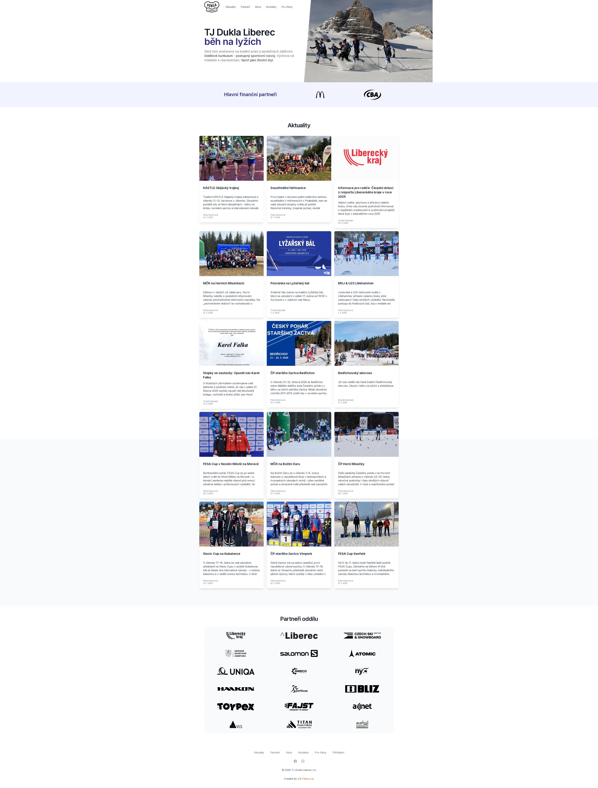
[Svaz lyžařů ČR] (362, 635)
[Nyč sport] (362, 671)
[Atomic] (362, 653)
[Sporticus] (299, 689)
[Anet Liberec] (362, 706)
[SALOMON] (299, 653)
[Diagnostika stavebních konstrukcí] (362, 724)
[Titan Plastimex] (299, 724)
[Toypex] (235, 706)
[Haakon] (235, 689)
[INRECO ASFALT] (299, 671)
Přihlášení (338, 752)
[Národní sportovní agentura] (235, 653)
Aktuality (230, 6)
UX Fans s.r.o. (306, 778)
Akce (258, 6)
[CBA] (372, 95)
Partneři (245, 6)
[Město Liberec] (299, 635)
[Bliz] (362, 689)
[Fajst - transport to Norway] (299, 706)
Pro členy (286, 6)
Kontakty (271, 6)
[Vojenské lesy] (235, 724)
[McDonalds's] (320, 95)
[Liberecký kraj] (235, 635)
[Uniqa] (235, 671)
